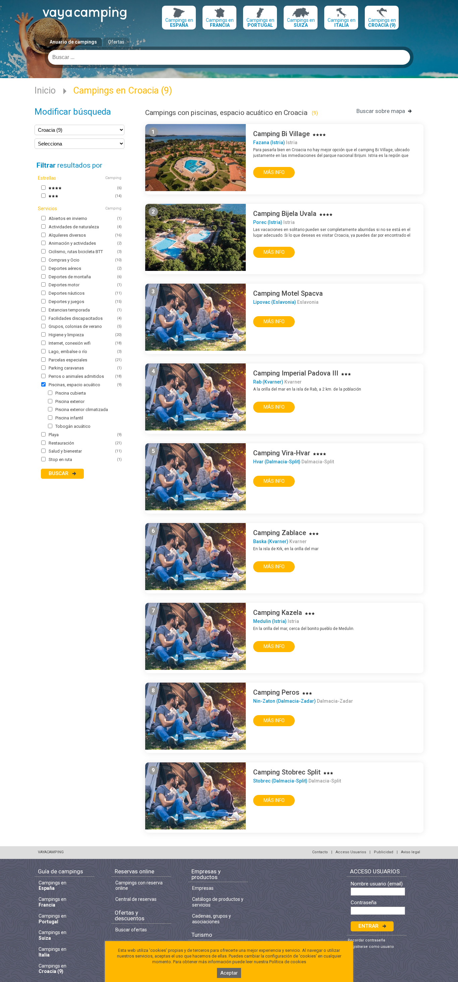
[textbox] (229, 57)
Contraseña (364, 903)
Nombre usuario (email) (377, 884)
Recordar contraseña (366, 940)
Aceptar (229, 973)
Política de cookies (287, 961)
